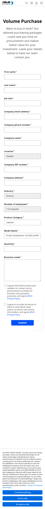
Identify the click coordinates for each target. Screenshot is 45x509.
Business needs (12, 257)
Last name (9, 85)
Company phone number (17, 125)
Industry (8, 191)
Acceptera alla (22, 504)
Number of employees (15, 204)
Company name (12, 138)
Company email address (16, 111)
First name (10, 72)
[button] (26, 2)
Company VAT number (15, 164)
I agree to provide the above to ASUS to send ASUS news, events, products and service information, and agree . (21, 309)
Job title (8, 98)
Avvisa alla (22, 498)
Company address (13, 177)
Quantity (9, 244)
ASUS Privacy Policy (19, 297)
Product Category (13, 217)
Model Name (10, 230)
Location (8, 151)
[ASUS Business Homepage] (8, 3)
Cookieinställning (22, 492)
